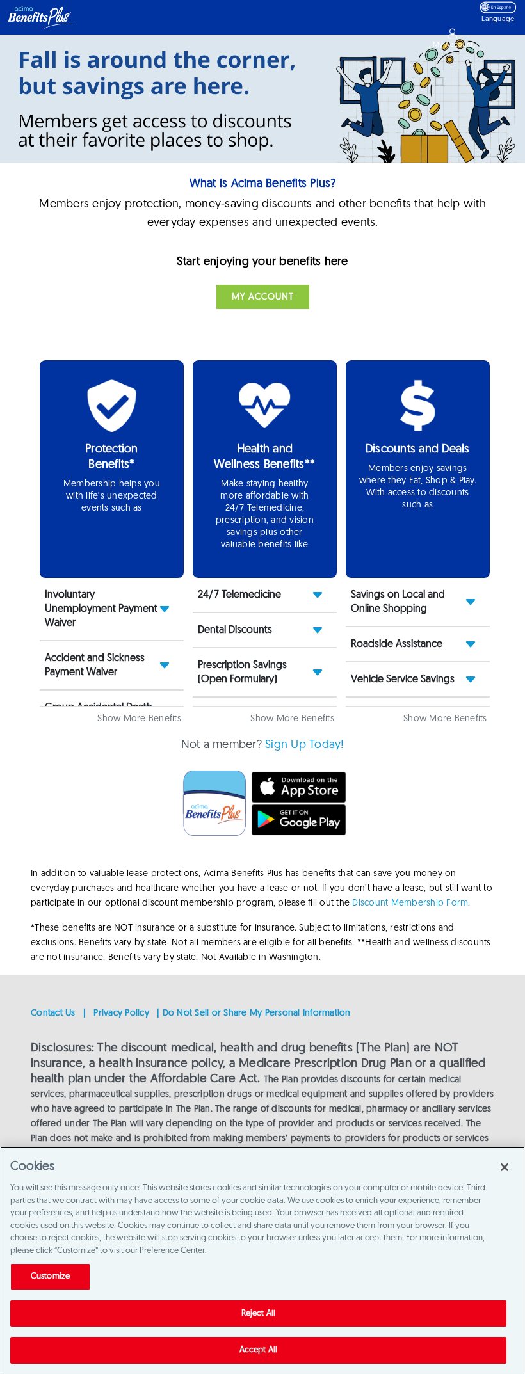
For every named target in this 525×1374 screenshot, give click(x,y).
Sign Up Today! (304, 745)
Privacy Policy (121, 1013)
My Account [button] (453, 45)
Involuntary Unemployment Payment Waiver (101, 609)
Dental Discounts (235, 630)
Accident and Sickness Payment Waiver (95, 665)
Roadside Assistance (396, 644)
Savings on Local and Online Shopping (398, 602)
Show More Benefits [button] (139, 719)
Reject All (258, 1313)
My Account (263, 297)
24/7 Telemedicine (239, 595)
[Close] (504, 1167)
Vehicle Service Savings (403, 680)
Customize (50, 1276)
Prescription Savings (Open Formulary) (242, 672)
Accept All (258, 1350)
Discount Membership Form (410, 903)
